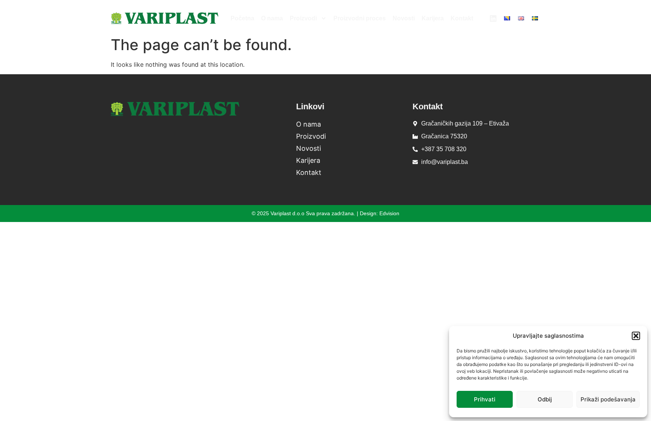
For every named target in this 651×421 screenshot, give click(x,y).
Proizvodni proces (359, 18)
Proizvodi (303, 18)
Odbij (545, 399)
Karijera (433, 18)
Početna (242, 18)
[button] (636, 336)
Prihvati (484, 399)
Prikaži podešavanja (608, 399)
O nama (272, 18)
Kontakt (462, 18)
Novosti (404, 18)
